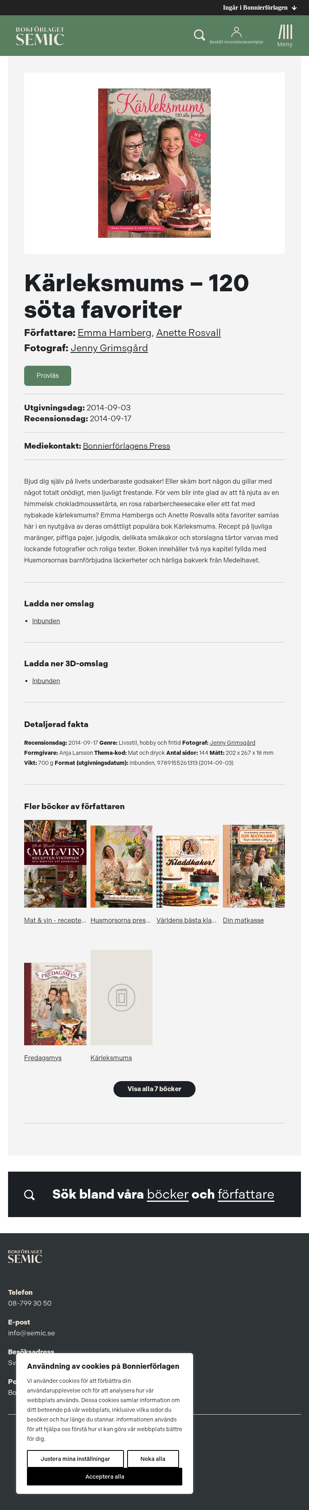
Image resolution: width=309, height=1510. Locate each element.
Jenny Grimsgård (109, 348)
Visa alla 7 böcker (154, 1089)
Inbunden (46, 621)
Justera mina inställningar (75, 1459)
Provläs (48, 375)
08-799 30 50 (30, 1303)
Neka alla (152, 1459)
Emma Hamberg (115, 332)
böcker (168, 1194)
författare (246, 1194)
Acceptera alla (104, 1476)
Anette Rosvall (188, 332)
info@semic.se (31, 1333)
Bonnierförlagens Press (126, 446)
